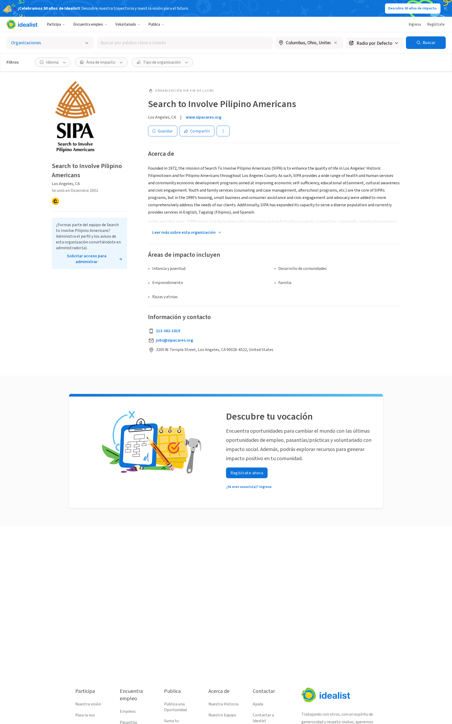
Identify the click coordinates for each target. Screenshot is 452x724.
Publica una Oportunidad (175, 707)
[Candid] (55, 201)
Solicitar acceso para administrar (86, 259)
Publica (154, 24)
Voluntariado (125, 24)
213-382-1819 (168, 331)
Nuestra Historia (223, 704)
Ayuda (258, 704)
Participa (54, 24)
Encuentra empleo (88, 24)
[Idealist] (21, 24)
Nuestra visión (88, 704)
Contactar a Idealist (263, 718)
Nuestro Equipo (222, 715)
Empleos (128, 711)
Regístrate (436, 24)
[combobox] (184, 42)
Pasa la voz (85, 715)
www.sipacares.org (203, 117)
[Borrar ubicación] (335, 42)
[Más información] (309, 43)
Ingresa (415, 24)
